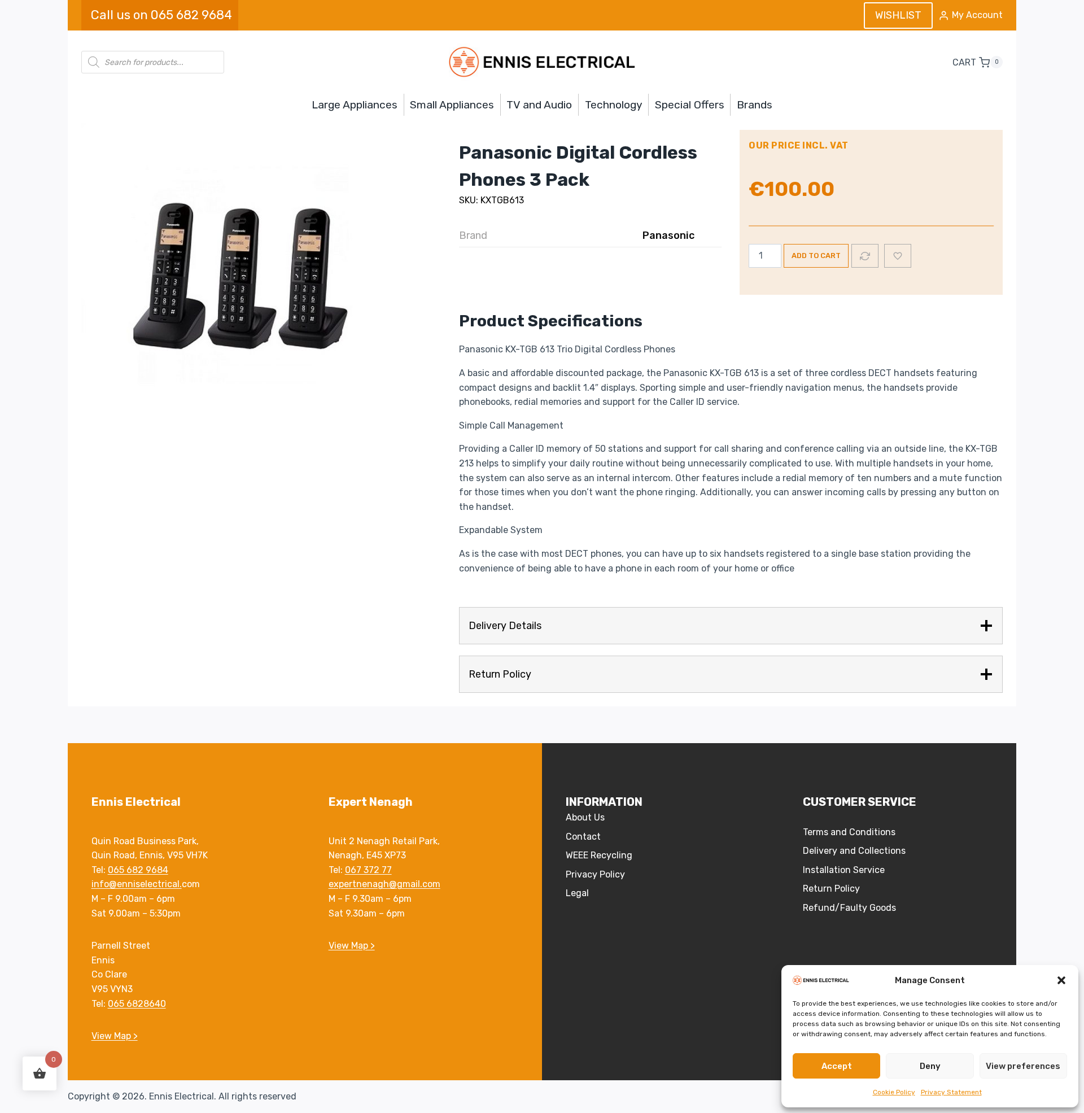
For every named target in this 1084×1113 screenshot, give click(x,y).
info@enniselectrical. (136, 884)
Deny (930, 1066)
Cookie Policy (894, 1092)
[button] (1061, 980)
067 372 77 (368, 870)
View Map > (114, 1036)
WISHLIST (898, 15)
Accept (836, 1066)
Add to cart (816, 255)
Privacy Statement (951, 1092)
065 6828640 (137, 1003)
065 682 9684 (138, 870)
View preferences (1023, 1066)
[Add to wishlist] (897, 256)
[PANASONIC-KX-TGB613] (250, 285)
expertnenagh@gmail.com (384, 884)
